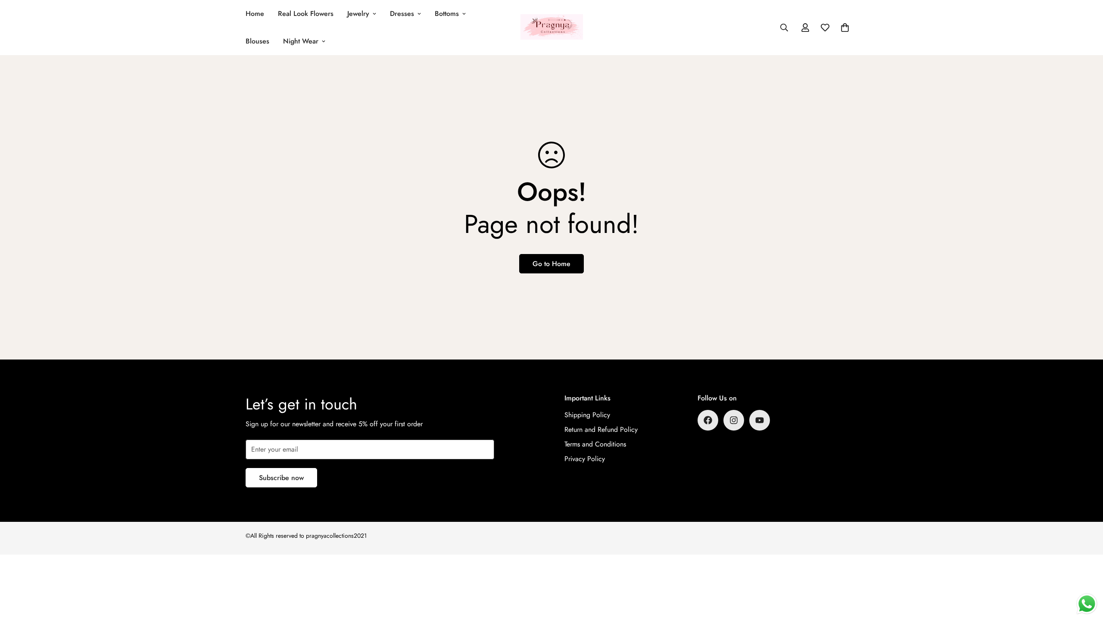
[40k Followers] (733, 420)
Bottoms (447, 14)
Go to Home (551, 264)
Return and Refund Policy (601, 429)
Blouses (257, 41)
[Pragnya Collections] (551, 27)
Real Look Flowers (305, 14)
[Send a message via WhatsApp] (1087, 604)
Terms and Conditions (595, 444)
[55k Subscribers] (759, 420)
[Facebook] (708, 420)
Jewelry (358, 14)
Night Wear (300, 41)
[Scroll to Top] (1086, 573)
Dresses (402, 14)
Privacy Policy (584, 459)
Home (255, 14)
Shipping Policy (587, 415)
